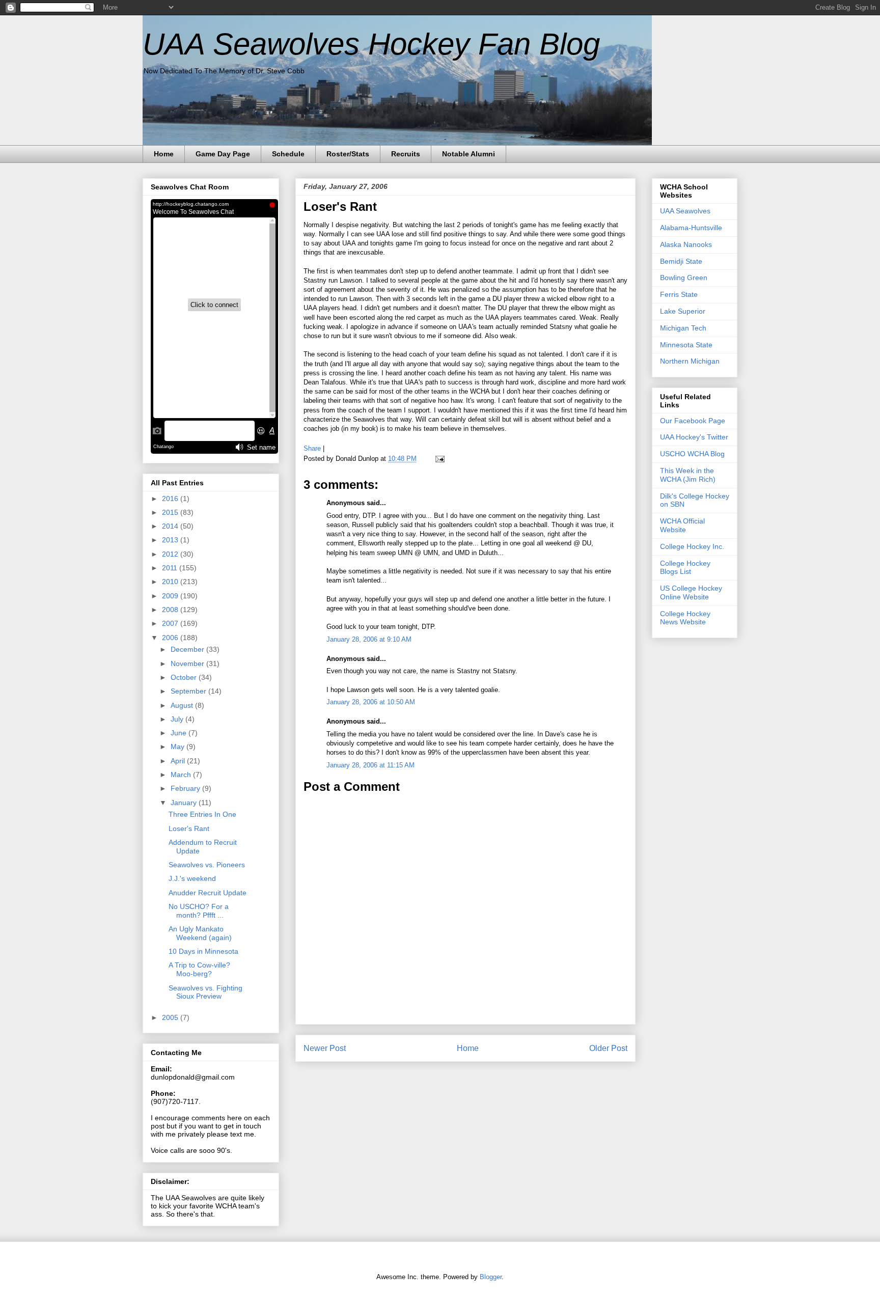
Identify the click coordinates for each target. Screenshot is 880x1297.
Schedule (288, 154)
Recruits (405, 154)
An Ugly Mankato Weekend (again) (200, 933)
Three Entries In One (202, 814)
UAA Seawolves (685, 211)
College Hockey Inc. (692, 546)
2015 (171, 512)
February (186, 788)
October (185, 677)
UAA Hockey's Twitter (694, 437)
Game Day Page (223, 154)
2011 (170, 568)
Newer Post (325, 1048)
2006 (171, 637)
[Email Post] (438, 458)
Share (312, 448)
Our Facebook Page (692, 421)
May (178, 746)
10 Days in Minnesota (203, 951)
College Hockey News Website (685, 618)
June (179, 733)
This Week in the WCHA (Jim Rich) (688, 474)
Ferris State (679, 294)
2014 (171, 526)
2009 (171, 596)
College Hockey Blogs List (685, 567)
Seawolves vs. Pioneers (207, 865)
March (182, 774)
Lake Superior (682, 311)
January (185, 802)
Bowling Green (683, 277)
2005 (171, 1017)
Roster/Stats (347, 154)
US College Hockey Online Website (691, 592)
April (179, 761)
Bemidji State (681, 261)
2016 (171, 498)
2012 (171, 554)
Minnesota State (686, 345)
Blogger (491, 1277)
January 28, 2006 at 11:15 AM (370, 765)
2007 (171, 623)
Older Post (608, 1048)
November (188, 663)
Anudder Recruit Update (207, 893)
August (183, 705)
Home (164, 154)
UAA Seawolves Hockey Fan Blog (371, 44)
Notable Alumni (468, 154)
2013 (171, 540)
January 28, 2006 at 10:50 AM (370, 702)
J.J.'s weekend (192, 878)
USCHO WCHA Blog (692, 454)
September (189, 691)
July (178, 719)
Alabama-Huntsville (691, 228)
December (188, 649)
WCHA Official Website (682, 525)
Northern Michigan (690, 361)
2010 (171, 581)
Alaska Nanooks (686, 244)
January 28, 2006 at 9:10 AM (368, 639)
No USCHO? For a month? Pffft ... (199, 910)
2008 (171, 609)
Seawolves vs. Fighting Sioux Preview (205, 992)
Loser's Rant (340, 206)
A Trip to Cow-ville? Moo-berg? (199, 969)
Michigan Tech (683, 328)
